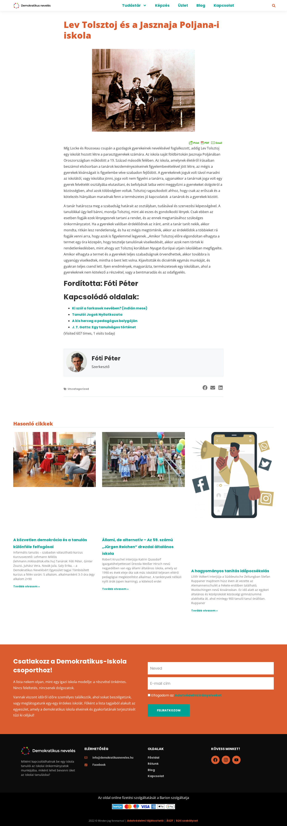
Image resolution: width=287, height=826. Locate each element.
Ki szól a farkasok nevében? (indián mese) (109, 308)
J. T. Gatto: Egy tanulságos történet (104, 327)
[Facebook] (215, 760)
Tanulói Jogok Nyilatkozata (97, 314)
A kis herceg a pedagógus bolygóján (104, 320)
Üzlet (183, 5)
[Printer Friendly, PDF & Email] (205, 142)
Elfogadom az (186, 695)
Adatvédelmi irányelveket (198, 695)
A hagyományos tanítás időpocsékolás (230, 570)
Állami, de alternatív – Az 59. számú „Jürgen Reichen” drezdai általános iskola (138, 546)
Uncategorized (78, 389)
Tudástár (131, 5)
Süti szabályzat (187, 820)
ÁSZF (169, 820)
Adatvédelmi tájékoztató (145, 820)
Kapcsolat (224, 5)
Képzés (162, 5)
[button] (274, 6)
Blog (200, 5)
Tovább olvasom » (26, 586)
